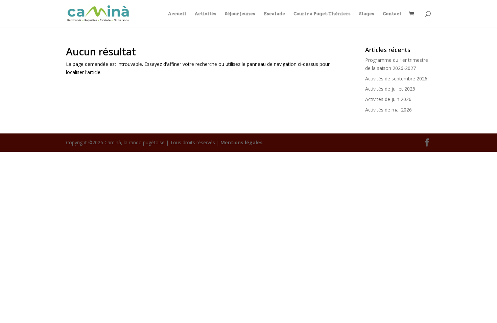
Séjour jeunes (240, 14)
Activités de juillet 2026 (390, 88)
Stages (366, 14)
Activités (205, 14)
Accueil (177, 14)
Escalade (274, 14)
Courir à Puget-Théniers (322, 14)
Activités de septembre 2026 (396, 78)
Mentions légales (241, 142)
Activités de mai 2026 (388, 109)
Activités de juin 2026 (388, 99)
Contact (392, 14)
